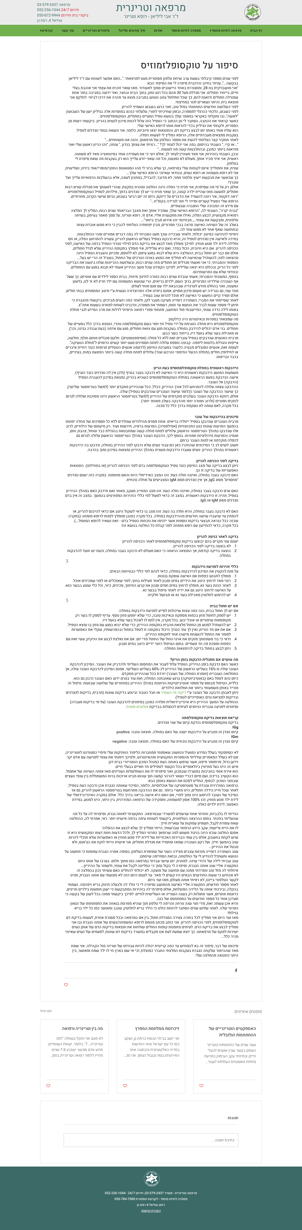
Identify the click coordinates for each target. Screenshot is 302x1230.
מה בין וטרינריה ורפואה (82, 1028)
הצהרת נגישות (151, 1210)
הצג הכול (46, 1010)
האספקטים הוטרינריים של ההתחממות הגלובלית (232, 1031)
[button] (225, 30)
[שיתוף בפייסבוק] (236, 970)
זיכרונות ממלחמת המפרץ (157, 1028)
